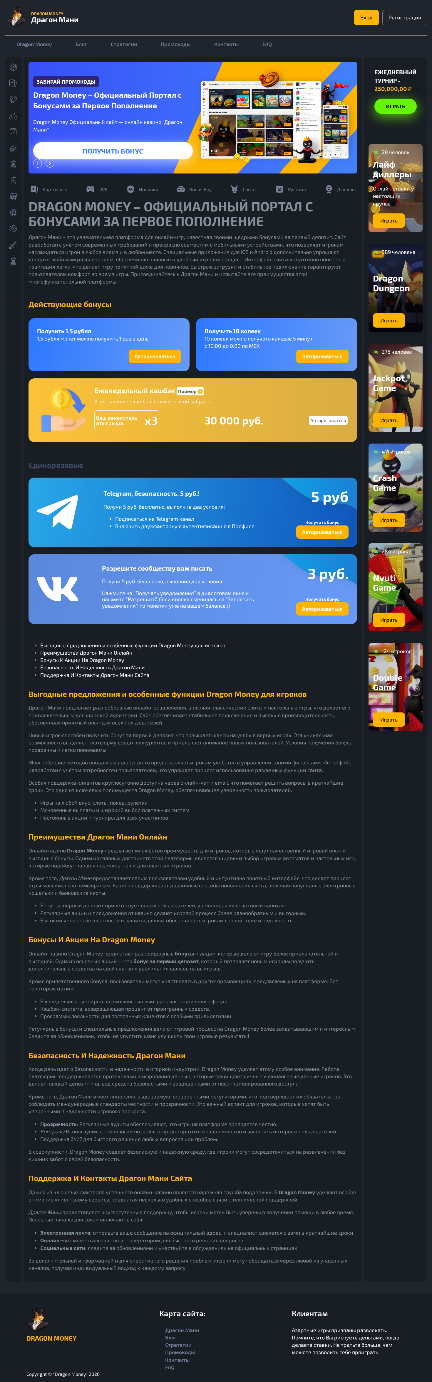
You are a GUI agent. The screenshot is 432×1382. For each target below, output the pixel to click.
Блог (81, 44)
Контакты (226, 44)
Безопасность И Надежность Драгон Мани (92, 667)
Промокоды (176, 44)
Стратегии (124, 44)
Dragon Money (34, 44)
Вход (366, 17)
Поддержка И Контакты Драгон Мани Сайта (94, 675)
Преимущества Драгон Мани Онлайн (86, 652)
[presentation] (37, 163)
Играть (113, 150)
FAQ (267, 44)
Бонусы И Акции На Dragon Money (82, 660)
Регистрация (405, 17)
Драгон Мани (182, 1330)
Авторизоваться (155, 356)
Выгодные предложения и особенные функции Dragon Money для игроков (132, 645)
